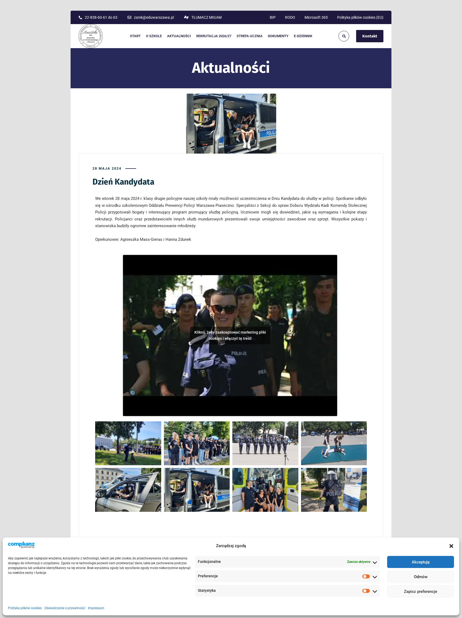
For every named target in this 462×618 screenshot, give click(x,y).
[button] (451, 546)
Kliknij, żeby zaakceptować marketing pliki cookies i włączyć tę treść (230, 335)
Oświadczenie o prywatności (64, 608)
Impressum (96, 608)
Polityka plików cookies (25, 608)
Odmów (421, 576)
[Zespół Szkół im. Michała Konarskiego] (91, 36)
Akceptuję (421, 562)
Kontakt (369, 36)
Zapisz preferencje (420, 591)
